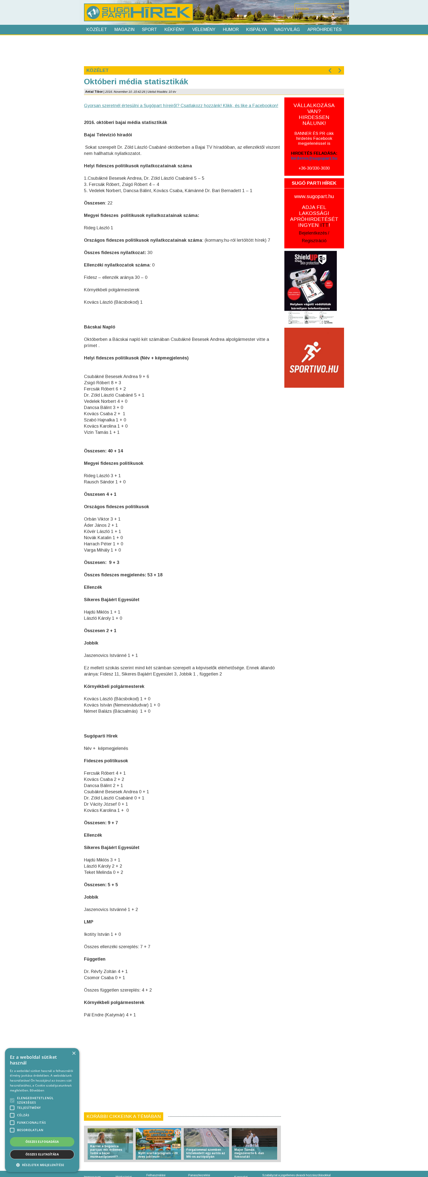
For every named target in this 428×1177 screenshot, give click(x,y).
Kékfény (174, 29)
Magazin (124, 29)
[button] (42, 1164)
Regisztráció (314, 240)
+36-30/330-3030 (314, 168)
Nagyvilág (287, 29)
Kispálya (256, 29)
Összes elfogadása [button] (42, 1142)
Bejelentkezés (313, 233)
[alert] (42, 1110)
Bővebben (37, 1090)
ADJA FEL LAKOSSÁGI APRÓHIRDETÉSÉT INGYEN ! (314, 216)
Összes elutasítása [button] (42, 1154)
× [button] (74, 1053)
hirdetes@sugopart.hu (314, 158)
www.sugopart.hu (314, 196)
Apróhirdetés (324, 29)
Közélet (96, 29)
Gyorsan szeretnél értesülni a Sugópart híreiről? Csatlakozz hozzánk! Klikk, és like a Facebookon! (181, 105)
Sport (149, 29)
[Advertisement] (214, 50)
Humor (231, 29)
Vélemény (203, 29)
